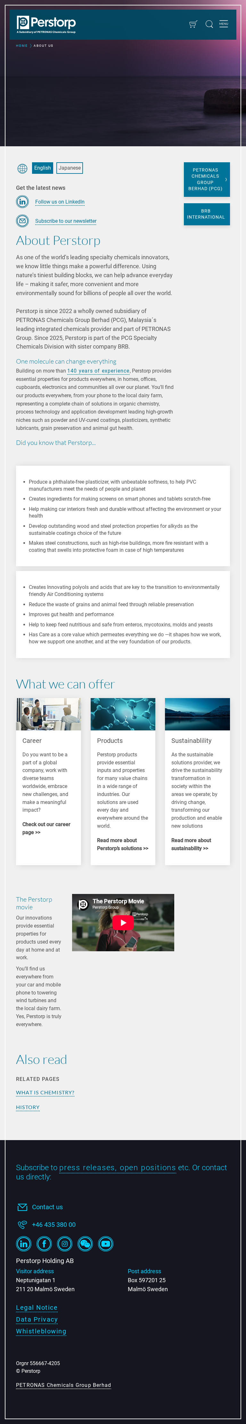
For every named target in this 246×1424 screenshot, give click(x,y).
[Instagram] (64, 1243)
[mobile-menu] (223, 24)
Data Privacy (37, 1319)
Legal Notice (37, 1307)
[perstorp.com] (49, 25)
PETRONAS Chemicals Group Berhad (63, 1385)
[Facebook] (44, 1243)
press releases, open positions (117, 1167)
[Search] (209, 24)
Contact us (47, 1207)
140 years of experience (98, 371)
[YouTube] (105, 1243)
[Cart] (193, 24)
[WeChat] (85, 1243)
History (28, 1107)
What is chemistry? (45, 1092)
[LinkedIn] (23, 1243)
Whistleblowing (41, 1331)
